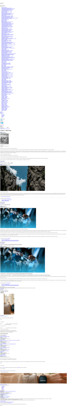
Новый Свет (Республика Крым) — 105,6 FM (7, 60)
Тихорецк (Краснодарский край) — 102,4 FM (7, 81)
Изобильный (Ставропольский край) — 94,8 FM (7, 34)
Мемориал (3, 389)
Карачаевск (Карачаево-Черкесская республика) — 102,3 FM (9, 38)
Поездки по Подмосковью (6, 350)
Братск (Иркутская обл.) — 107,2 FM (6, 14)
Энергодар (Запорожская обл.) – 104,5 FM (7, 92)
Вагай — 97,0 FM (4, 99)
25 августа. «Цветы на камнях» (5, 200)
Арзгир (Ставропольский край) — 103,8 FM (7, 10)
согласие (4, 370)
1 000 (2, 288)
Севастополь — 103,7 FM (5, 73)
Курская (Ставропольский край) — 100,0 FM (7, 46)
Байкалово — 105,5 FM (4, 97)
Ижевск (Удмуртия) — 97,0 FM (5, 33)
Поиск (7, 127)
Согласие (4, 323)
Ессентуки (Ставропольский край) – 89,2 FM (7, 29)
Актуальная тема (2, 203)
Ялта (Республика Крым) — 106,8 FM (6, 94)
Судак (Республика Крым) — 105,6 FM (6, 77)
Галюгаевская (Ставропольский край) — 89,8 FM (7, 23)
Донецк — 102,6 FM (4, 27)
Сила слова (4, 354)
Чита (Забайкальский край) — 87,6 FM (6, 91)
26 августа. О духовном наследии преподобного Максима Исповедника (10, 240)
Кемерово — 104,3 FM (4, 39)
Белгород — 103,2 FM (4, 12)
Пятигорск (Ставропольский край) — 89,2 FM (7, 67)
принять (1, 405)
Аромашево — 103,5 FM (5, 96)
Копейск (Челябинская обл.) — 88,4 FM (6, 43)
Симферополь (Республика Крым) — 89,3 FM (7, 74)
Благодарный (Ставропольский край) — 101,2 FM (8, 13)
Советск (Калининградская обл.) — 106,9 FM (7, 75)
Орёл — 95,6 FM (4, 62)
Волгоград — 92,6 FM (4, 19)
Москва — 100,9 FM (4, 7)
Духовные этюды (2, 161)
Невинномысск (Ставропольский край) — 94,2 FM (8, 54)
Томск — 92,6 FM (4, 83)
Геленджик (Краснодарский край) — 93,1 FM (7, 24)
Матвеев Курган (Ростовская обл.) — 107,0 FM (7, 50)
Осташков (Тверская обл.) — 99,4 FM (6, 64)
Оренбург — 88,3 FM (4, 61)
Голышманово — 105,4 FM (5, 100)
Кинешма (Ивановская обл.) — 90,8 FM (6, 40)
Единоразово (6, 290)
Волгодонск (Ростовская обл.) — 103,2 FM (7, 18)
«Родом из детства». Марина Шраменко (5, 347)
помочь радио (2, 112)
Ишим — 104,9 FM (4, 104)
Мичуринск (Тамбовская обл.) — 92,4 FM (7, 52)
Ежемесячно (2, 290)
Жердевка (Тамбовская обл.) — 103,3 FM (6, 30)
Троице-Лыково (2, 351)
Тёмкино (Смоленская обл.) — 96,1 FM (6, 80)
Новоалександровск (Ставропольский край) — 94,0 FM (8, 57)
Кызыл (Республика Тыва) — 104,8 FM (6, 47)
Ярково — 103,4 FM (4, 110)
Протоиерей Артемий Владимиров (6, 196)
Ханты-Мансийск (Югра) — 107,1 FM (6, 89)
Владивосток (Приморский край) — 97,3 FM (7, 17)
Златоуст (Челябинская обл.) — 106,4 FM (6, 32)
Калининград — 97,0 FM (5, 37)
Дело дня (1, 111)
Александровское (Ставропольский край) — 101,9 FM (8, 8)
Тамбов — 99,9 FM (4, 79)
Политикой (2, 324)
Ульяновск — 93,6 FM (4, 86)
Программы (3, 114)
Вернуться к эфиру (2, 5)
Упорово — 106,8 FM (4, 109)
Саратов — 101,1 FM (4, 71)
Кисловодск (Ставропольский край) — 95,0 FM (7, 42)
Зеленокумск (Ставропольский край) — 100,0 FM (8, 31)
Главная (1, 128)
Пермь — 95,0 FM (4, 65)
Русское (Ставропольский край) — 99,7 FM (7, 69)
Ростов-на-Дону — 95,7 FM (5, 68)
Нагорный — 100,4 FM (4, 105)
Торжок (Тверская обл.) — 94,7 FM (6, 84)
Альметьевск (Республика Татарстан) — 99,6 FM (7, 9)
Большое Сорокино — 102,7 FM (5, 98)
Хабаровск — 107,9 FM (4, 88)
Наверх (1, 384)
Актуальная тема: (8, 238)
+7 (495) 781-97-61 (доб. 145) (8, 393)
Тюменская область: (4, 95)
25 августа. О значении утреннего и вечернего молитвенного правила (10, 285)
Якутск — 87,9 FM (4, 93)
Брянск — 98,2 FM (4, 15)
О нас (2, 117)
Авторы (3, 387)
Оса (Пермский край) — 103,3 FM (6, 63)
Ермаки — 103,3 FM (4, 101)
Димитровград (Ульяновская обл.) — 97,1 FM (7, 26)
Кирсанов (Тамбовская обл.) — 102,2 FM (6, 41)
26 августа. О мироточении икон (5, 239)
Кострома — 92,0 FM (4, 44)
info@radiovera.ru (2, 393)
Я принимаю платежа (4, 291)
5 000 (3, 288)
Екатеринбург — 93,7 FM (5, 28)
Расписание (3, 115)
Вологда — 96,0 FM (4, 20)
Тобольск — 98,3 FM (4, 107)
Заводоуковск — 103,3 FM (5, 102)
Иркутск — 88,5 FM (4, 35)
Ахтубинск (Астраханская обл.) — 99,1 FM (7, 11)
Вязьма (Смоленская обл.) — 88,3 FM (6, 22)
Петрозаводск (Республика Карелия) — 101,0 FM (7, 66)
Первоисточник (8, 128)
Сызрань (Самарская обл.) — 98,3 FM (6, 78)
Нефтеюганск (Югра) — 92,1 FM (5, 55)
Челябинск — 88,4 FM (4, 90)
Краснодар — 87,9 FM (4, 45)
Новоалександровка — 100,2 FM (5, 106)
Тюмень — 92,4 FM (4, 85)
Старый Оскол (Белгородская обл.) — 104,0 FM (7, 76)
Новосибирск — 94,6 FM (5, 58)
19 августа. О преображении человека (4, 336)
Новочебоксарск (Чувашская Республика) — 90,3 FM (8, 59)
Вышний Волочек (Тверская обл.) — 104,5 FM (7, 21)
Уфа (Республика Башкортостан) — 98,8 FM (7, 87)
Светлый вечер (4, 343)
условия (5, 291)
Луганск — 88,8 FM (4, 49)
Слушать (1, 335)
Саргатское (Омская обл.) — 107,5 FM (6, 72)
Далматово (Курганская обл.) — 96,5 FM (6, 25)
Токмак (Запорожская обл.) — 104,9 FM (6, 82)
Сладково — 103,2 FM (4, 108)
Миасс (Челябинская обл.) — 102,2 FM (6, 51)
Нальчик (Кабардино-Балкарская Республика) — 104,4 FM (9, 53)
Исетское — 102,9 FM (4, 103)
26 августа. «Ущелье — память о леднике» (7, 199)
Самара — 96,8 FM (4, 70)
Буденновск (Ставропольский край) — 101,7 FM (7, 16)
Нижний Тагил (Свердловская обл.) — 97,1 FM (7, 56)
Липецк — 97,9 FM (4, 48)
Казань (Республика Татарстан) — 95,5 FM (7, 36)
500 (0, 288)
